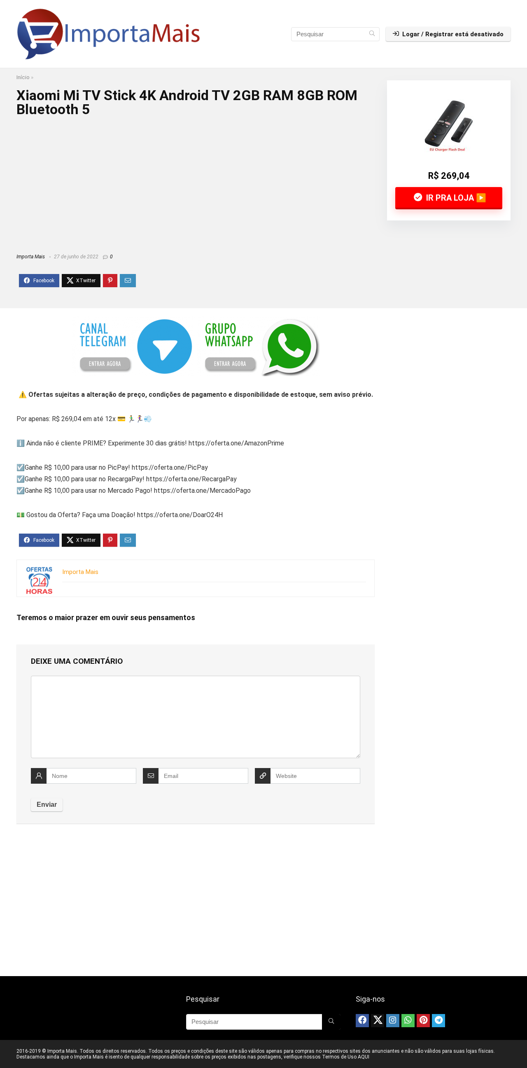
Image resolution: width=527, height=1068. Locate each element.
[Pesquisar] (372, 34)
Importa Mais (30, 257)
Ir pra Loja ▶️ (455, 198)
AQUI (363, 1057)
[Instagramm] (392, 1020)
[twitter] (377, 1020)
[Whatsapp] (408, 1020)
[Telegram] (438, 1020)
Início (23, 77)
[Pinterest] (423, 1020)
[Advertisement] (195, 182)
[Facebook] (362, 1020)
